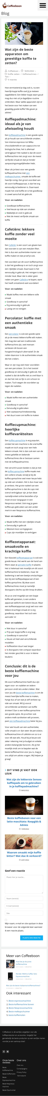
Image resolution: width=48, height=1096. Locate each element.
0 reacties (12, 79)
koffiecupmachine (17, 440)
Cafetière (24, 279)
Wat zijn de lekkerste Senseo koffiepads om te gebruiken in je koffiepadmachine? (24, 783)
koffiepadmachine (17, 135)
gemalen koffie (24, 564)
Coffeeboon (13, 71)
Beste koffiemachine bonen (21, 1004)
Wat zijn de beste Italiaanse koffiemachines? (23, 985)
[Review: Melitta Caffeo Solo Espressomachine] (10, 976)
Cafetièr (12, 245)
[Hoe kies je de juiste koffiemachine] (10, 964)
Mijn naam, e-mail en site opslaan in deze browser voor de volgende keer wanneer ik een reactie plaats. (24, 927)
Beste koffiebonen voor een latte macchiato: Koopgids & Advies (24, 821)
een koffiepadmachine (19, 721)
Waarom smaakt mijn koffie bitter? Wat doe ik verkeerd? (24, 854)
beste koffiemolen (17, 1015)
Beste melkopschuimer (19, 1011)
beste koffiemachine (25, 692)
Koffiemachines (29, 74)
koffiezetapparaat (24, 557)
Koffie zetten (14, 74)
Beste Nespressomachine (20, 1008)
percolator (14, 334)
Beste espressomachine (20, 1000)
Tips (7, 76)
